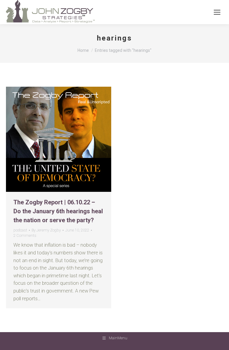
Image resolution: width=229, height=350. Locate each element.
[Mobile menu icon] (217, 12)
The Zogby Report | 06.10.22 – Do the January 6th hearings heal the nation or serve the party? (58, 211)
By (46, 230)
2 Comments (24, 235)
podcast (20, 230)
